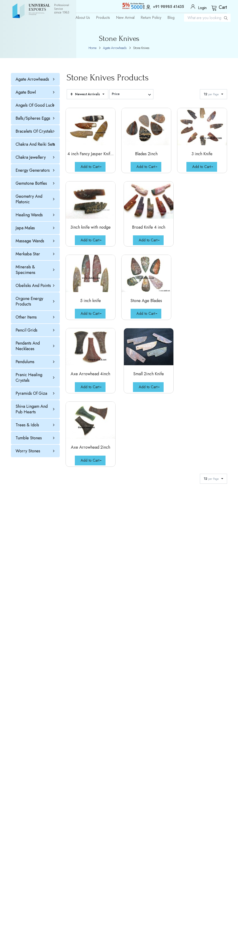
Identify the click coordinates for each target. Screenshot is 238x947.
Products (103, 18)
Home (92, 48)
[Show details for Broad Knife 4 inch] (148, 200)
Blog (171, 18)
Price (116, 94)
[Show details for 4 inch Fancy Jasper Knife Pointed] (90, 126)
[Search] (226, 18)
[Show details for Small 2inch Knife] (148, 346)
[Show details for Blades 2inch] (146, 126)
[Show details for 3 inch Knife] (202, 126)
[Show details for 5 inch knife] (90, 273)
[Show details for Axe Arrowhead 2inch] (90, 420)
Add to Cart (90, 166)
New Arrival (125, 18)
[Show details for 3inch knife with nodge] (90, 200)
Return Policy (151, 18)
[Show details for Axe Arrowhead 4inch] (90, 346)
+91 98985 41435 (168, 7)
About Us (83, 18)
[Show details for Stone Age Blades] (146, 273)
